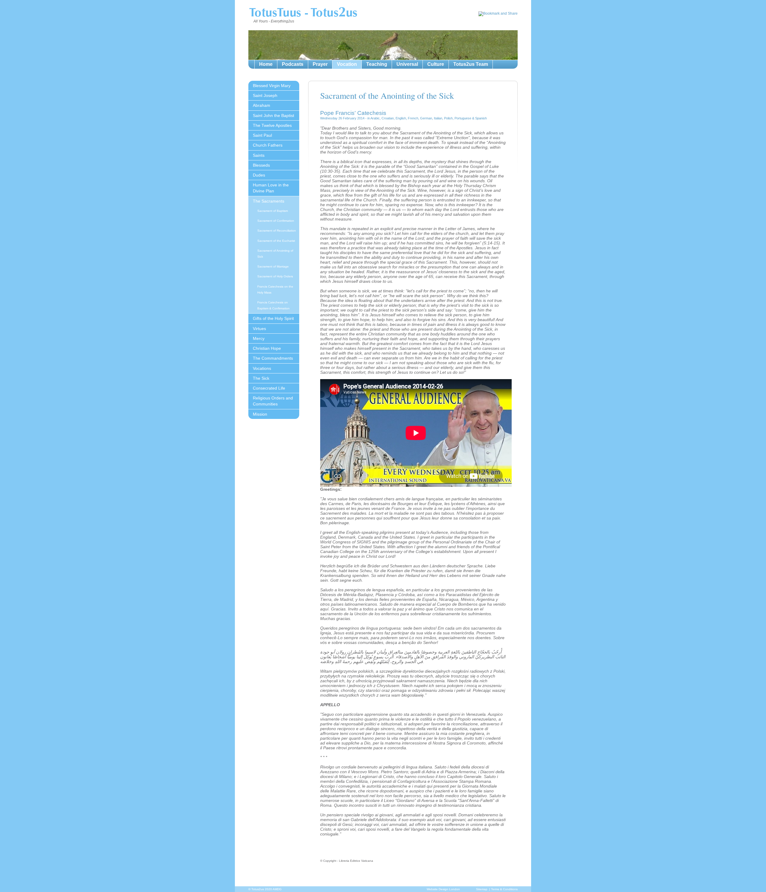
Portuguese (463, 118)
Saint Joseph (265, 95)
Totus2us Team (470, 64)
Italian (438, 118)
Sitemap (481, 889)
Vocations (262, 368)
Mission (260, 414)
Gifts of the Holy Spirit (273, 318)
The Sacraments (268, 201)
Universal (407, 64)
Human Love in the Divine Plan (271, 188)
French (413, 118)
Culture (435, 64)
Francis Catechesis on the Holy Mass (275, 289)
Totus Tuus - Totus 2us (303, 13)
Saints (259, 155)
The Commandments (273, 358)
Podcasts (292, 64)
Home (266, 64)
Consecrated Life (269, 388)
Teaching (376, 64)
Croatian (388, 118)
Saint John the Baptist (273, 115)
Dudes (259, 175)
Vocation (347, 64)
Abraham (261, 105)
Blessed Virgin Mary (272, 85)
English (401, 118)
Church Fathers (267, 145)
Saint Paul (262, 135)
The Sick (261, 378)
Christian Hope (267, 348)
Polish (448, 118)
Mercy (259, 338)
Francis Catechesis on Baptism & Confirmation (273, 305)
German (426, 118)
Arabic (375, 118)
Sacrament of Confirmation (275, 220)
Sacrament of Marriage (273, 266)
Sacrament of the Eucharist (276, 240)
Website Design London (443, 889)
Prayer (320, 64)
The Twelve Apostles (272, 125)
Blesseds (261, 165)
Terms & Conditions (504, 889)
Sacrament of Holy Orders (275, 276)
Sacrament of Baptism (272, 210)
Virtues (259, 328)
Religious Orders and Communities (273, 401)
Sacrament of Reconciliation (276, 230)
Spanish (481, 118)
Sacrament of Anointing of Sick (275, 253)
